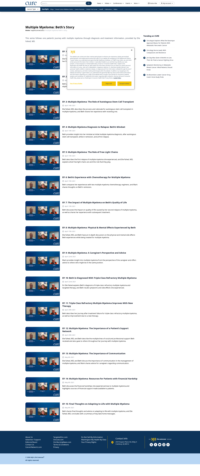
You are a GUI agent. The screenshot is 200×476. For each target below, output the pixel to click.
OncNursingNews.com (62, 442)
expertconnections (37, 30)
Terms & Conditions (61, 444)
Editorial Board (31, 442)
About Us (29, 437)
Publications (108, 9)
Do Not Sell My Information (92, 437)
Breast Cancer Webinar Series (64, 9)
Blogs (52, 9)
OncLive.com (58, 439)
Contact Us (29, 444)
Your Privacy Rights (88, 442)
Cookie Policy (117, 78)
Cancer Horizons (79, 9)
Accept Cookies (124, 83)
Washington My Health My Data (93, 439)
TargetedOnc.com (60, 437)
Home (27, 30)
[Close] (131, 50)
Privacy (56, 447)
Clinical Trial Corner (92, 9)
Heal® (101, 9)
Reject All (109, 83)
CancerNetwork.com (33, 447)
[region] (101, 68)
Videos (115, 9)
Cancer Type (31, 9)
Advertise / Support (33, 439)
